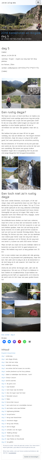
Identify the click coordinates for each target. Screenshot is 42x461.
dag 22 (4, 420)
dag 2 (3, 359)
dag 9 (3, 380)
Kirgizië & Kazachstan (8, 353)
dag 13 (4, 393)
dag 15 (4, 399)
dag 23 (4, 423)
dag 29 (4, 442)
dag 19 (4, 411)
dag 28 (4, 439)
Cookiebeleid (12, 453)
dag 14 (4, 396)
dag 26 (4, 433)
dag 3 (3, 362)
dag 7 (3, 374)
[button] (15, 87)
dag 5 (3, 368)
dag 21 (4, 417)
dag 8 (3, 377)
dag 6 (3, 371)
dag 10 (4, 383)
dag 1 (3, 356)
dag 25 (4, 430)
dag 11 (4, 387)
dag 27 (4, 436)
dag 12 (4, 390)
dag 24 (4, 426)
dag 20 (4, 414)
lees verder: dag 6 (8, 335)
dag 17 (4, 405)
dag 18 (4, 408)
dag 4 (3, 365)
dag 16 (4, 402)
